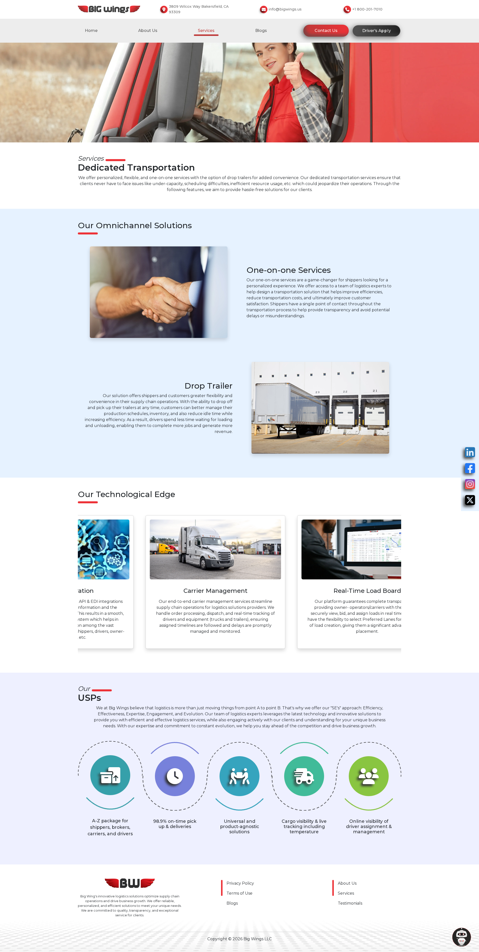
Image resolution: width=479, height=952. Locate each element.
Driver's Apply (376, 30)
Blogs (261, 30)
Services (346, 893)
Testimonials (350, 903)
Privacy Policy (240, 883)
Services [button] (206, 30)
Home (91, 30)
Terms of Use (239, 893)
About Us (147, 30)
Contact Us (326, 30)
